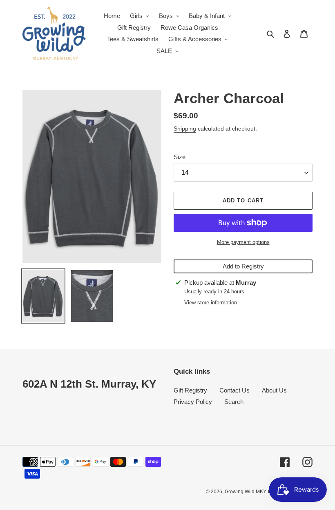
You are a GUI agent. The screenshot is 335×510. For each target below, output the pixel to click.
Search (233, 401)
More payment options (243, 242)
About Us (274, 390)
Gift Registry (190, 390)
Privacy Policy (193, 401)
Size (179, 156)
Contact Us (234, 390)
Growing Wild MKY (245, 491)
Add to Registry (243, 266)
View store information (210, 302)
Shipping (185, 128)
